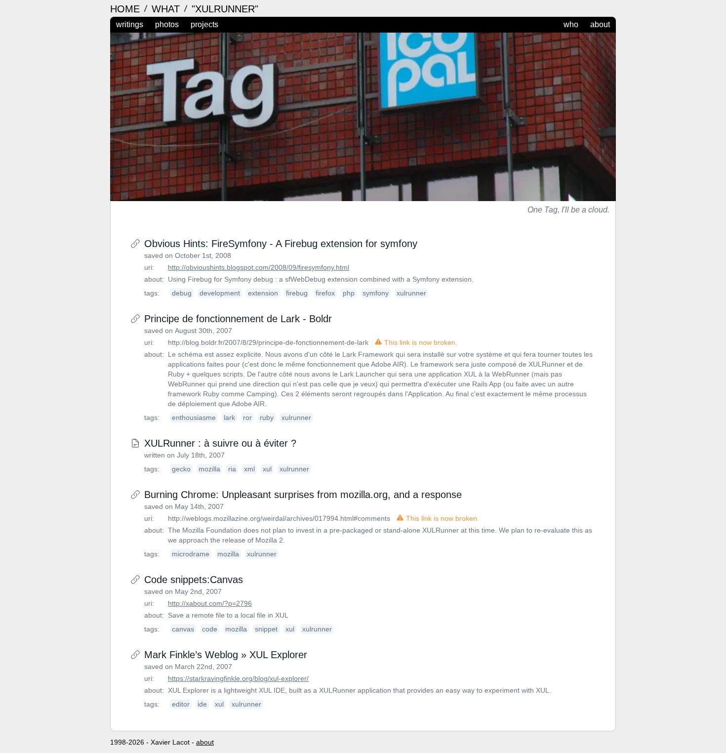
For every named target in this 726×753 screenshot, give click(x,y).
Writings (129, 24)
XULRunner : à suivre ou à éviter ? (220, 443)
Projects (204, 24)
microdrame (190, 554)
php (349, 293)
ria (232, 469)
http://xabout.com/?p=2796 (210, 603)
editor (181, 704)
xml (249, 469)
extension (263, 293)
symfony (376, 293)
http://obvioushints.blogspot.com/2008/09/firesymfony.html (258, 267)
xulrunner (411, 293)
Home (126, 8)
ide (202, 704)
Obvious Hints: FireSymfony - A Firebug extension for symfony (280, 243)
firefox (325, 293)
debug (182, 293)
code (209, 629)
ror (247, 417)
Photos (167, 24)
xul (267, 469)
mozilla (209, 469)
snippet (266, 629)
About (600, 24)
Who (571, 24)
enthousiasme (194, 417)
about (205, 742)
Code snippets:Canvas (193, 579)
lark (229, 417)
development (220, 293)
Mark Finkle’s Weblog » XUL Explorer (225, 654)
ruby (267, 417)
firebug (297, 293)
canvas (183, 629)
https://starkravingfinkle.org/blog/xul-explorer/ (238, 678)
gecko (181, 469)
